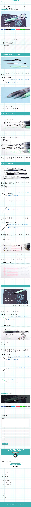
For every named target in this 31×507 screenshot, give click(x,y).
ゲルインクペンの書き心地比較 (8, 43)
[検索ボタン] (1, 1)
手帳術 (3, 493)
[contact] (17, 466)
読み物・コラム (4, 497)
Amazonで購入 (11, 82)
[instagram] (15, 466)
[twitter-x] (14, 466)
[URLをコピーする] (27, 29)
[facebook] (13, 466)
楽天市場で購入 (16, 82)
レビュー (11, 393)
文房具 (3, 9)
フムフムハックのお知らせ (6, 484)
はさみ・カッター (5, 474)
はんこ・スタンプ (5, 476)
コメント (3, 418)
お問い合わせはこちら (15, 464)
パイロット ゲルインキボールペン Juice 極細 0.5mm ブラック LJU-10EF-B (18, 79)
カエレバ (12, 193)
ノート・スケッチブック (6, 480)
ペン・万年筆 (5, 9)
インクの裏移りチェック (7, 45)
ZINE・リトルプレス (5, 472)
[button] (3, 29)
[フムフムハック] (16, 1)
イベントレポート (5, 478)
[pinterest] (16, 466)
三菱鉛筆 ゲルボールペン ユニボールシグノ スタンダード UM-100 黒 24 (18, 224)
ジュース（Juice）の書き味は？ (8, 42)
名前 (3, 428)
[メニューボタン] (30, 1)
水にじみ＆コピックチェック (8, 44)
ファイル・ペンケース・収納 (7, 482)
